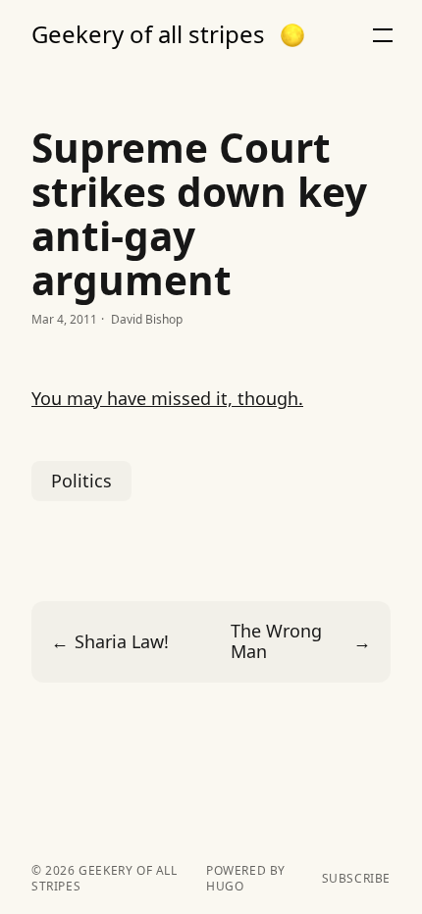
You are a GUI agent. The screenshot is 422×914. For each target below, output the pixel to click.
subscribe (356, 879)
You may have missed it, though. (167, 398)
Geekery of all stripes (148, 34)
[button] (292, 35)
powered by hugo (246, 878)
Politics (81, 480)
